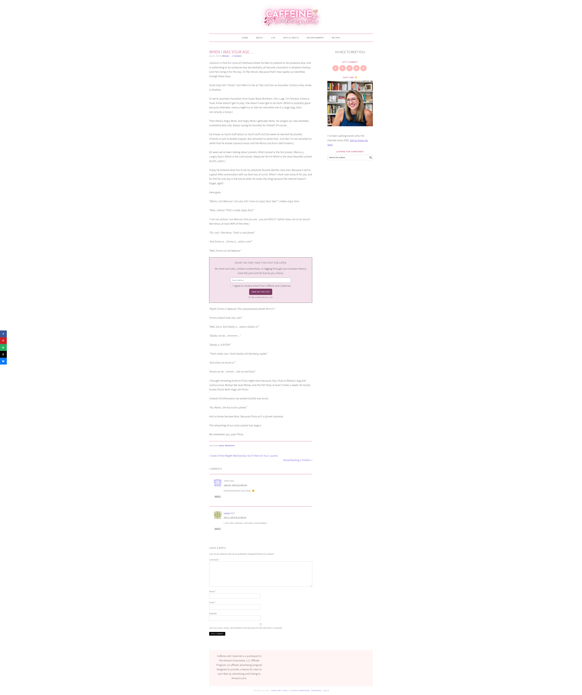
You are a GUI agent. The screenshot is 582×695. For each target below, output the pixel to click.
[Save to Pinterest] (3, 340)
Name (212, 591)
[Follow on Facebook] (336, 68)
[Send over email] (3, 347)
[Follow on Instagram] (350, 68)
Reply (218, 496)
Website (213, 613)
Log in (326, 690)
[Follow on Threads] (357, 68)
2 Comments (237, 56)
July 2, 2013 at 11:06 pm (235, 517)
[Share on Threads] (3, 354)
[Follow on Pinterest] (343, 68)
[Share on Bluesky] (3, 361)
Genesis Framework (300, 690)
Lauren (227, 513)
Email (212, 602)
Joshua (221, 446)
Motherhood (229, 446)
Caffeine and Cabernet (291, 15)
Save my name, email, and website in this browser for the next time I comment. (246, 628)
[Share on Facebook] (3, 334)
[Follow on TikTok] (364, 68)
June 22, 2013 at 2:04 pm (235, 485)
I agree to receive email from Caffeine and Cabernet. (262, 285)
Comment (214, 559)
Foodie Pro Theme (279, 690)
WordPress (316, 690)
